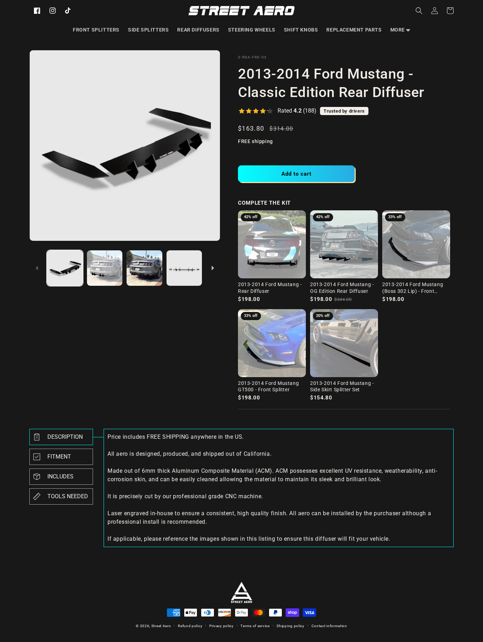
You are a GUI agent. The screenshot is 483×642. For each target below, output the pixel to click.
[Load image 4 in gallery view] (184, 268)
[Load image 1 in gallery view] (65, 268)
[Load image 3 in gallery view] (144, 268)
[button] (400, 29)
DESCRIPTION (65, 436)
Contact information (329, 626)
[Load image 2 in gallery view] (105, 268)
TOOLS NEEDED (67, 496)
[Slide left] (37, 268)
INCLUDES (60, 476)
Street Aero (161, 626)
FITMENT (59, 456)
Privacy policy (221, 626)
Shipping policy (290, 626)
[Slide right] (212, 268)
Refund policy (190, 626)
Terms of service (254, 626)
